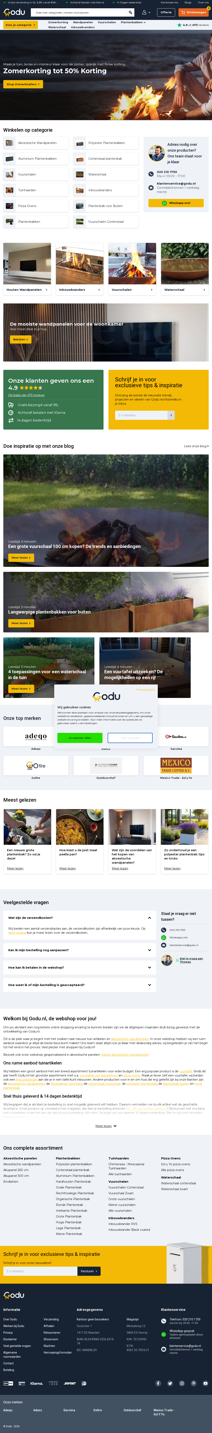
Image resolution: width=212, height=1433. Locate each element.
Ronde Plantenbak (69, 1205)
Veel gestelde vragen (17, 1346)
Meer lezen (20, 557)
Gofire (97, 1410)
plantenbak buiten (176, 1084)
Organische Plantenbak (73, 1199)
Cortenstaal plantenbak (72, 1170)
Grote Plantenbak (69, 1216)
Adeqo (7, 1410)
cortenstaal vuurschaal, (104, 1084)
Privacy (8, 1332)
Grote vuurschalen (121, 1199)
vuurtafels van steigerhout (99, 1075)
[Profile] (145, 12)
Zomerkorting (58, 22)
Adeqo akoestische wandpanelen (125, 1055)
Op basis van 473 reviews (26, 395)
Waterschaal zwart (174, 1189)
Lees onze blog (195, 446)
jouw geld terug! (38, 1117)
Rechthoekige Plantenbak (75, 1193)
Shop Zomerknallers (22, 84)
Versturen (87, 1271)
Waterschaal (57, 27)
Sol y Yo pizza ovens (175, 1164)
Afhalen (49, 1326)
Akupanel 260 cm (16, 1170)
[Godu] (14, 12)
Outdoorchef (132, 1410)
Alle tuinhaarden (120, 1174)
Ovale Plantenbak (69, 1187)
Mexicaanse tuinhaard (66, 1084)
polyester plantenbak (141, 1084)
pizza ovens (131, 1075)
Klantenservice (169, 2)
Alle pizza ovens (172, 1170)
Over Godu (10, 1319)
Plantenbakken (132, 22)
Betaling (8, 1370)
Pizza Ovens (171, 1158)
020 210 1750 (178, 929)
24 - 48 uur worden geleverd (146, 1108)
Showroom (51, 1339)
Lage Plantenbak (68, 1228)
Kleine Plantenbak (69, 1234)
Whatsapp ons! (179, 203)
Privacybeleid (145, 689)
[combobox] (79, 12)
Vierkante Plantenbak (71, 1211)
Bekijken (19, 339)
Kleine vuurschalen (122, 1205)
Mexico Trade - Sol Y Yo (164, 1412)
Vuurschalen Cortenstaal (126, 1187)
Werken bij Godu (13, 1326)
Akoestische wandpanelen (22, 1164)
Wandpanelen (83, 22)
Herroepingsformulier (58, 1352)
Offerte (166, 12)
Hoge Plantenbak (69, 1222)
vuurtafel (185, 1071)
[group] (27, 841)
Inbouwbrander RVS (122, 1224)
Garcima (69, 1410)
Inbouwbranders (83, 27)
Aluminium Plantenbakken (75, 1176)
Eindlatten (10, 1181)
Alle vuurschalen (120, 1211)
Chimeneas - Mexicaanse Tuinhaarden (126, 1166)
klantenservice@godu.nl (184, 945)
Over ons (203, 2)
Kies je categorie (18, 25)
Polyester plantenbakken (74, 1164)
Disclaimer (10, 1339)
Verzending (51, 1319)
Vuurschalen (107, 22)
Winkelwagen (198, 11)
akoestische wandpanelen (130, 1039)
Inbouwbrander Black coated (129, 1230)
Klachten (49, 1346)
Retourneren (52, 1332)
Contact (8, 1363)
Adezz (37, 1410)
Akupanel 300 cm (16, 1176)
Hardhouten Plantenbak (73, 1181)
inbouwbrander (26, 1079)
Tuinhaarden (118, 1158)
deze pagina (17, 933)
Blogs (188, 2)
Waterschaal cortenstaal (178, 1183)
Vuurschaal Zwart (121, 1193)
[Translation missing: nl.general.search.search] (130, 12)
